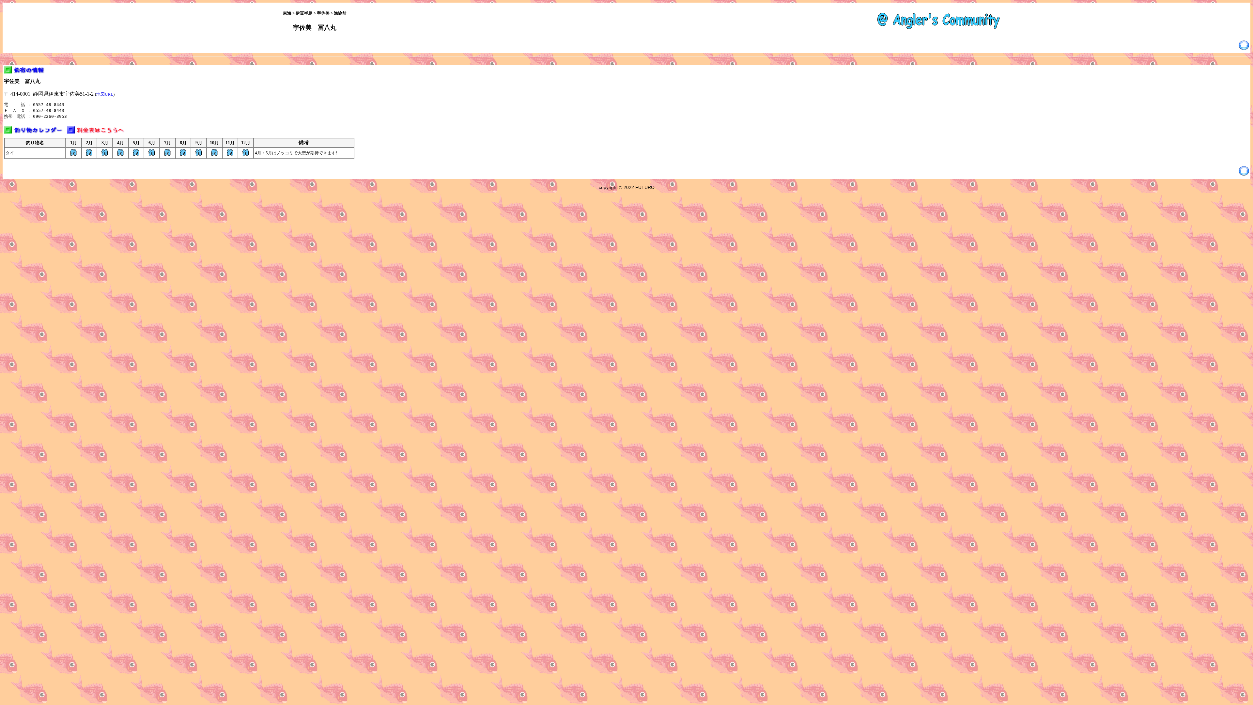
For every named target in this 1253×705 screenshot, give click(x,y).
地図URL (104, 94)
